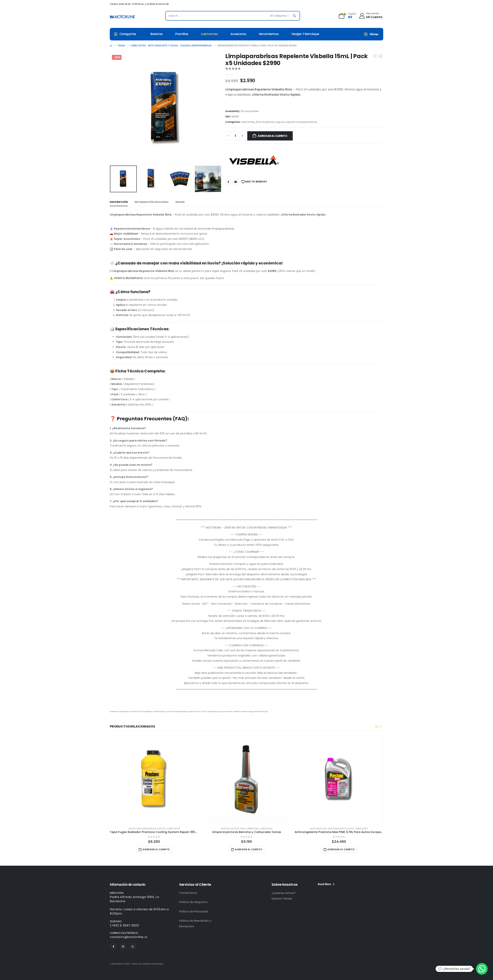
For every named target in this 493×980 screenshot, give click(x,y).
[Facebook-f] (113, 946)
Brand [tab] (180, 202)
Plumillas (181, 34)
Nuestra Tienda (282, 899)
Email (235, 182)
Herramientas (269, 34)
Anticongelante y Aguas (270, 122)
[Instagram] (123, 946)
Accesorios (238, 34)
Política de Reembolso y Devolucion (195, 923)
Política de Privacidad (193, 911)
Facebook (228, 182)
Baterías (156, 34)
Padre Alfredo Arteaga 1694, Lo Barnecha (134, 899)
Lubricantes (209, 34)
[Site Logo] (122, 16)
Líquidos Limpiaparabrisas (301, 122)
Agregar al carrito (272, 136)
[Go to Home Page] (111, 45)
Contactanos (188, 893)
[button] (111, 108)
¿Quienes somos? (284, 893)
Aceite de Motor (332, 828)
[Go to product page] (154, 780)
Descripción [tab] (119, 202)
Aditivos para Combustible (152, 828)
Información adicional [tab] (151, 202)
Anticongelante (226, 828)
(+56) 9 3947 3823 (124, 925)
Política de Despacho (193, 902)
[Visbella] (254, 160)
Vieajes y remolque (305, 34)
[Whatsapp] (132, 946)
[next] (380, 56)
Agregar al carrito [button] (156, 849)
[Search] (294, 15)
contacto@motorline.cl (128, 937)
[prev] (374, 56)
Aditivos (132, 828)
